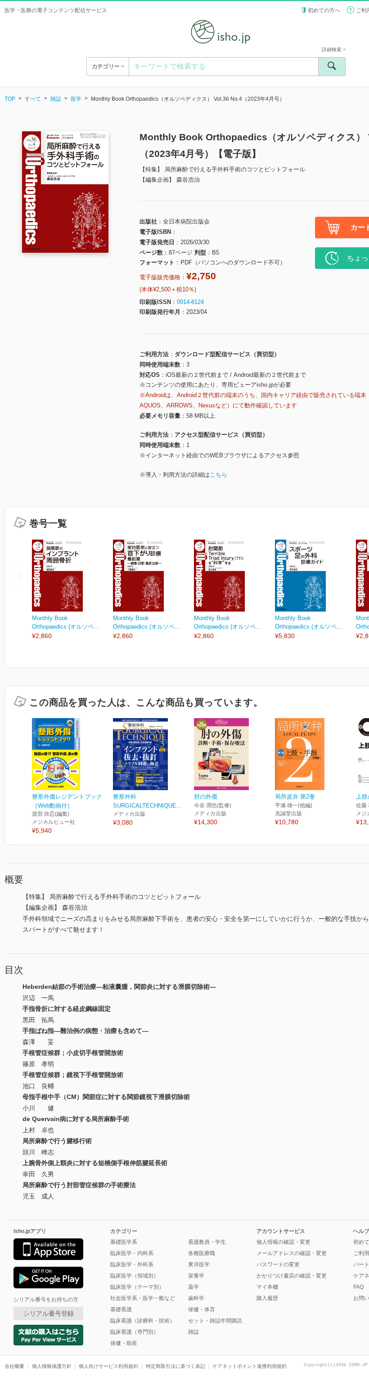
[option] (72, 590)
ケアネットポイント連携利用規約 (249, 1366)
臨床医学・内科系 (131, 1253)
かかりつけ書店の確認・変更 (291, 1276)
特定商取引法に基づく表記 (175, 1366)
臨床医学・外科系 (131, 1264)
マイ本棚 (267, 1287)
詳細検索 (332, 49)
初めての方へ (324, 10)
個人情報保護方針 (52, 1366)
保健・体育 (201, 1309)
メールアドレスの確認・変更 (291, 1253)
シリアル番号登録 (48, 1313)
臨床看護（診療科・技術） (142, 1321)
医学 (76, 99)
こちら (218, 474)
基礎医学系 (123, 1242)
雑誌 (55, 99)
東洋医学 (199, 1264)
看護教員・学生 (207, 1242)
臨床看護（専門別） (134, 1332)
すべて (33, 99)
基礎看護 (121, 1309)
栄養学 (196, 1276)
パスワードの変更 (278, 1264)
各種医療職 (201, 1253)
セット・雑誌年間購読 (215, 1321)
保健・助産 (123, 1343)
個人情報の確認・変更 (283, 1242)
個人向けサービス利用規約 (108, 1366)
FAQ (358, 1287)
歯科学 (196, 1298)
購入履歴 (267, 1298)
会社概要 (14, 1366)
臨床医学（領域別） (134, 1276)
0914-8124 (190, 302)
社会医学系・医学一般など (142, 1298)
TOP (9, 99)
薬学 (193, 1287)
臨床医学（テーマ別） (137, 1287)
